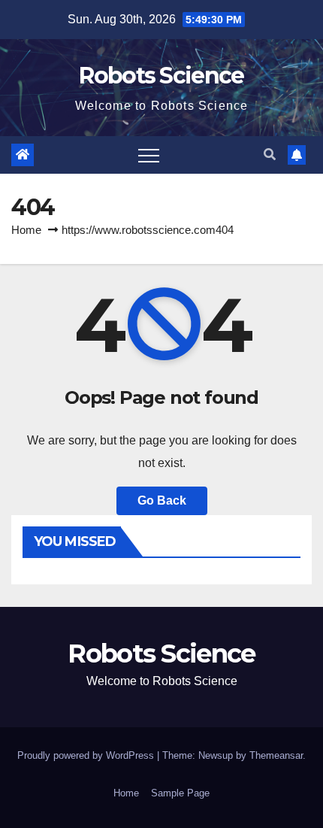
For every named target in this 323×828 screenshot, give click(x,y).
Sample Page (180, 793)
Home (26, 229)
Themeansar (276, 755)
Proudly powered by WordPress (87, 755)
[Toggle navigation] (148, 155)
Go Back (161, 500)
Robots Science (161, 75)
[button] (270, 154)
